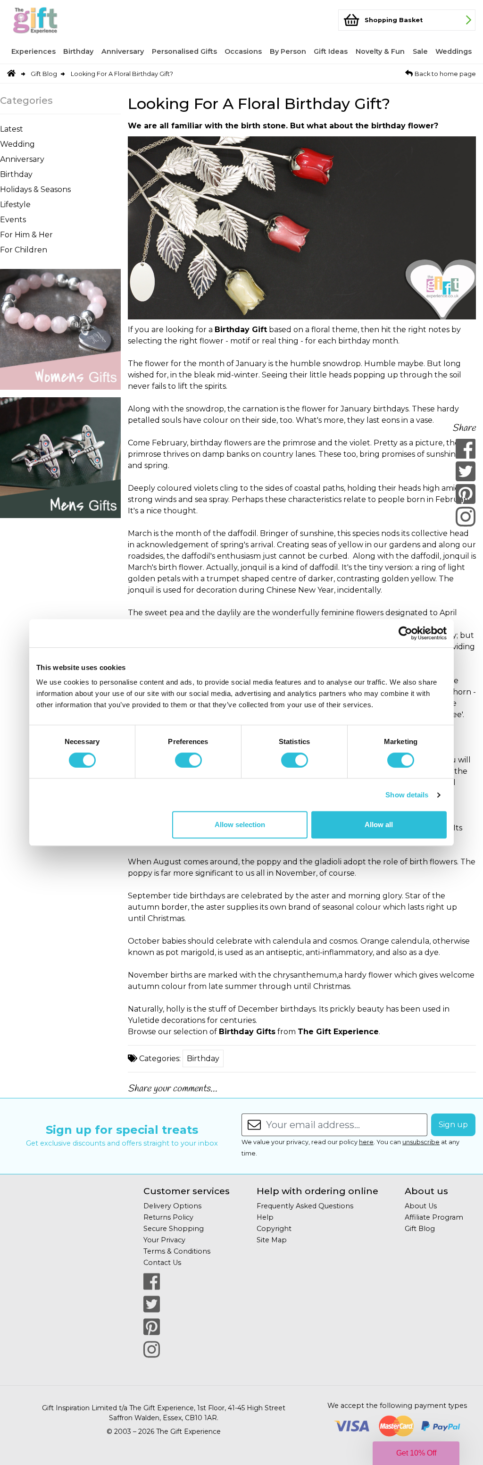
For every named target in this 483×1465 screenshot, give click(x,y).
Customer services (186, 1191)
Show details (406, 795)
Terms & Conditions (176, 1251)
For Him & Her (26, 234)
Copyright (274, 1228)
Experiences (33, 51)
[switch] (188, 760)
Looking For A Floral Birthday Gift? (122, 73)
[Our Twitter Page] (151, 1304)
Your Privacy (164, 1240)
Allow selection (240, 824)
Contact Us (162, 1262)
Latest (11, 129)
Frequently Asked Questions (305, 1206)
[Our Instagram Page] (151, 1349)
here (366, 1142)
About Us (421, 1206)
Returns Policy (168, 1217)
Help (265, 1217)
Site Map (272, 1240)
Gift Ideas (331, 51)
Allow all (379, 824)
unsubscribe (421, 1142)
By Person (288, 51)
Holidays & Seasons (35, 189)
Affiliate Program (434, 1217)
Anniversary (122, 51)
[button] (416, 1453)
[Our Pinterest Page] (151, 1326)
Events (13, 219)
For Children (23, 249)
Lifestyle (15, 204)
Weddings (453, 51)
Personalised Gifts (184, 51)
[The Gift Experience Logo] (48, 20)
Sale (420, 51)
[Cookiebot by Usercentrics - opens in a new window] (405, 633)
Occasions (243, 51)
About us (426, 1191)
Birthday (78, 51)
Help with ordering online (317, 1191)
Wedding (17, 144)
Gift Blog (44, 73)
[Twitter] (465, 471)
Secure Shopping (173, 1228)
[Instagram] (465, 516)
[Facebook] (465, 448)
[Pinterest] (465, 494)
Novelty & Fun (380, 51)
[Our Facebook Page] (151, 1281)
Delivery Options (172, 1206)
